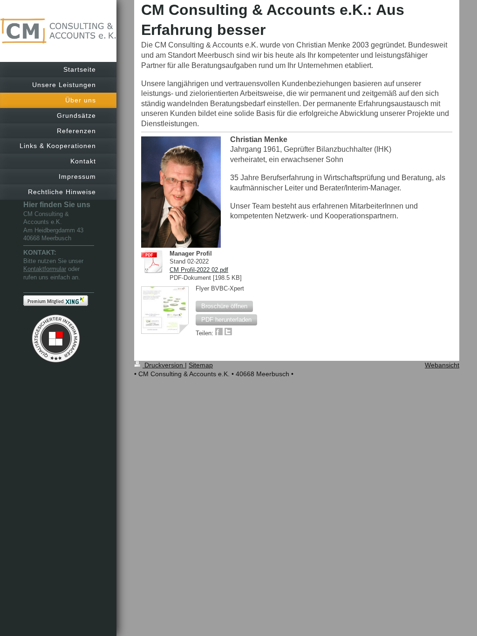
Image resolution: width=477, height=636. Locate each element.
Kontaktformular (44, 268)
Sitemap (201, 365)
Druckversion (164, 365)
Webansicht (442, 365)
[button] (224, 306)
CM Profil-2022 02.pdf (199, 269)
